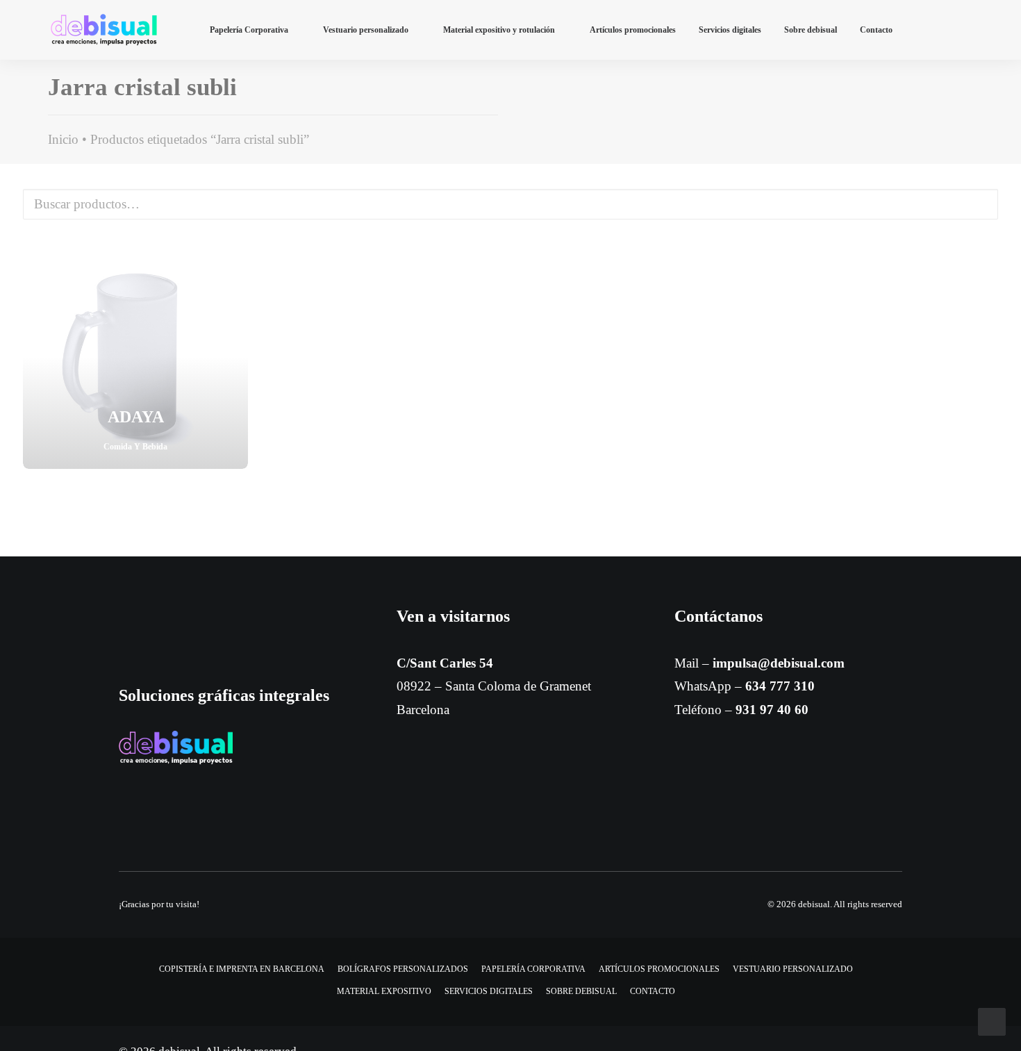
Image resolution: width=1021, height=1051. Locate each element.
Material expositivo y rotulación (499, 30)
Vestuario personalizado (365, 30)
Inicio (63, 139)
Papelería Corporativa (249, 30)
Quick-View (231, 260)
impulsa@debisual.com (779, 663)
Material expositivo (384, 991)
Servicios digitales (730, 30)
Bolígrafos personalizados (403, 969)
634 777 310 (780, 686)
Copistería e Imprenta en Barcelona (241, 969)
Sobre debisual (810, 30)
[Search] (963, 30)
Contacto (876, 30)
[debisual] (104, 30)
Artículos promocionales (633, 30)
